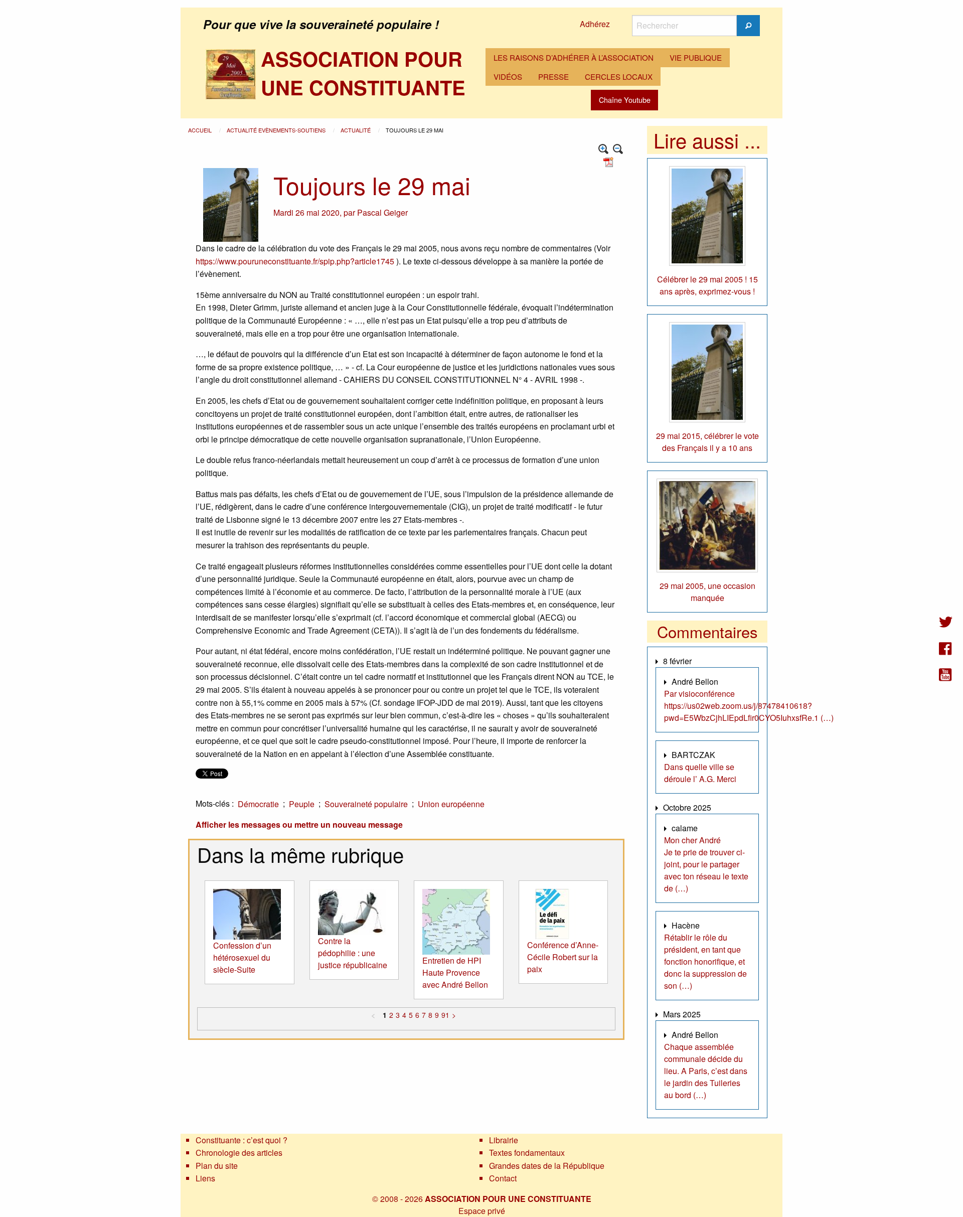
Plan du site (217, 1165)
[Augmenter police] (603, 149)
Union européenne (451, 804)
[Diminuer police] (618, 149)
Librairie (503, 1140)
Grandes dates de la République (546, 1165)
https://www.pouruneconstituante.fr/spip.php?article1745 (295, 261)
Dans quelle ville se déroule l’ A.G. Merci (700, 773)
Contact (503, 1178)
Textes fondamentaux (527, 1152)
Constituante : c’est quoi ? (241, 1140)
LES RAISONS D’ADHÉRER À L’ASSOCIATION (574, 57)
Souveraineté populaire (366, 804)
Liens (205, 1178)
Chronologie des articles (239, 1152)
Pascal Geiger (382, 212)
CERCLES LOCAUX (619, 76)
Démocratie (258, 804)
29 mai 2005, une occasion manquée (707, 591)
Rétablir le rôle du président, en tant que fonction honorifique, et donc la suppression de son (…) (705, 961)
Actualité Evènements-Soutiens (277, 130)
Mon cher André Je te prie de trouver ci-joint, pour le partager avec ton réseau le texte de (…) (706, 864)
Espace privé (481, 1210)
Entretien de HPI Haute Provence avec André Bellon (455, 972)
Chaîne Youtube (625, 99)
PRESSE (553, 76)
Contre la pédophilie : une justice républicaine (352, 953)
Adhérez (595, 24)
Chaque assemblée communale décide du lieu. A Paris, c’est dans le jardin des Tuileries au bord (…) (705, 1071)
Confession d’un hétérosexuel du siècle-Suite (242, 957)
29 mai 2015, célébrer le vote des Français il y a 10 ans (707, 441)
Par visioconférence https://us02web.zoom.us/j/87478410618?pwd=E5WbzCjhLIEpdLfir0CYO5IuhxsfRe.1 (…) (749, 705)
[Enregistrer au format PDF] (610, 161)
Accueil (200, 130)
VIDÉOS (508, 76)
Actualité (356, 130)
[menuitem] (574, 57)
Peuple (301, 804)
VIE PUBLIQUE (696, 57)
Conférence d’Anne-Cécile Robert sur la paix (562, 957)
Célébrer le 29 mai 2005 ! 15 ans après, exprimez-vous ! (707, 285)
